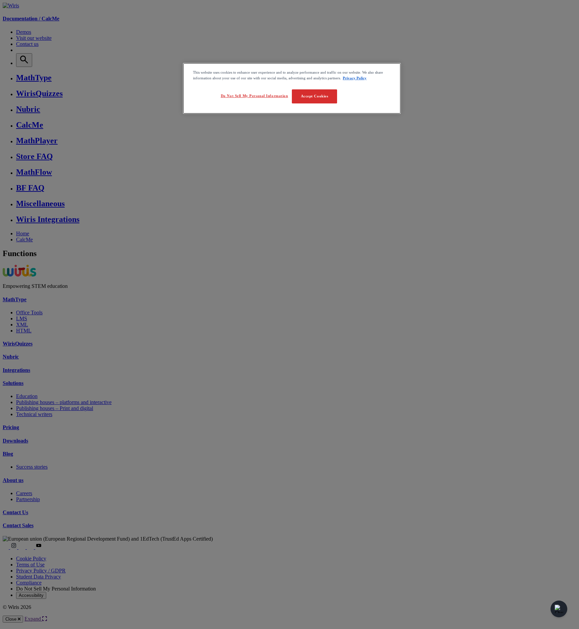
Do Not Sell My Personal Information (254, 96)
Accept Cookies (314, 96)
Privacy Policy (355, 78)
